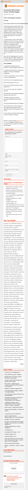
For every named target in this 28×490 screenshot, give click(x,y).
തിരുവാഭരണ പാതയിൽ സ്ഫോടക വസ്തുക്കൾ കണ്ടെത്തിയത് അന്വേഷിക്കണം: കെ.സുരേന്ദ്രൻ (14, 385)
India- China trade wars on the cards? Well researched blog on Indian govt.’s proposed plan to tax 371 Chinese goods (15, 206)
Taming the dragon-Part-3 (11, 201)
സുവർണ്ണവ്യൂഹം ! (9, 429)
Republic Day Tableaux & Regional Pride (14, 190)
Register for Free (20, 120)
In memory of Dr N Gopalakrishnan (12, 372)
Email (6, 161)
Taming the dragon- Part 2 (11, 203)
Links (15, 484)
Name (6, 157)
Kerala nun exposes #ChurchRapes (12, 443)
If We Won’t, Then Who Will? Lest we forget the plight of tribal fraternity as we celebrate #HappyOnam (14, 423)
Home (12, 484)
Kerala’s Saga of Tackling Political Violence (14, 407)
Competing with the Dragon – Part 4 (12, 432)
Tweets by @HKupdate (7, 452)
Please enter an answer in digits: (12, 169)
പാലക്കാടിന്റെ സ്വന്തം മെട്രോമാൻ (12, 413)
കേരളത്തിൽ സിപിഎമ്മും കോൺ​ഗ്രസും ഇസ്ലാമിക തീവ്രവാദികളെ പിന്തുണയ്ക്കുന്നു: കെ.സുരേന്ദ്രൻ (14, 399)
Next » (22, 364)
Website (6, 165)
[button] (27, 1)
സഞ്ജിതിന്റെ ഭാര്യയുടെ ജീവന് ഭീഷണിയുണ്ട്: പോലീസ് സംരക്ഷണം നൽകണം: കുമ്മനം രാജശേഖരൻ (13, 404)
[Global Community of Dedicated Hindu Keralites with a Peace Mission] (14, 7)
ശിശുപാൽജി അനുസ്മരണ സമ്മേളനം (13, 374)
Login (6, 122)
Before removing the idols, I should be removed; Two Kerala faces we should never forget (14, 211)
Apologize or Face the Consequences (12, 419)
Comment (7, 136)
